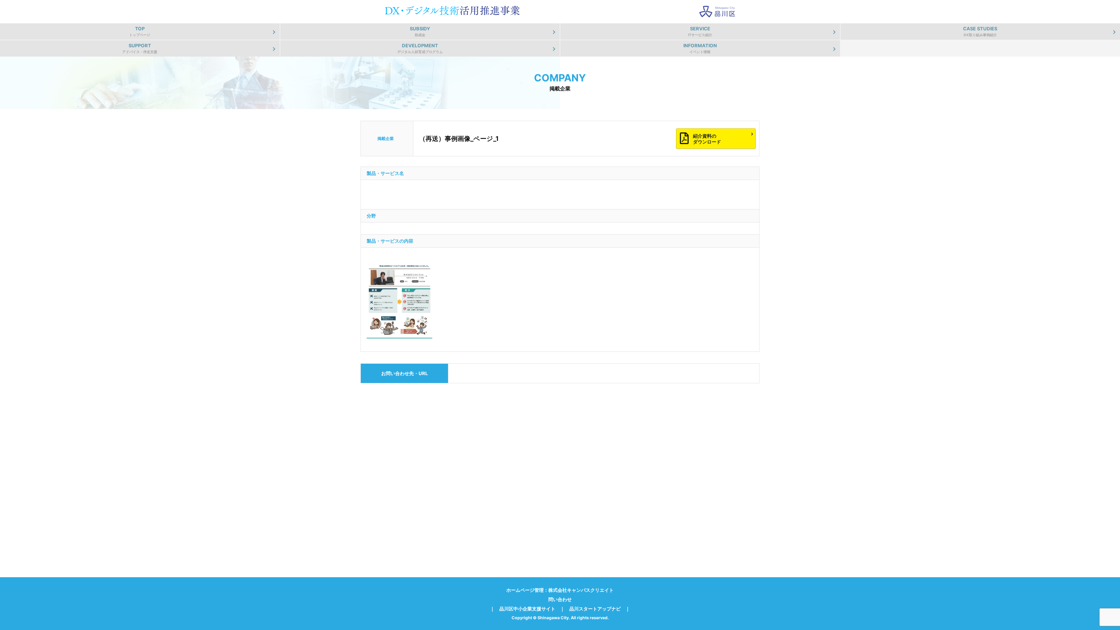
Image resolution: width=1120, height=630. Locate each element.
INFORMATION (700, 48)
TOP (139, 31)
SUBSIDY (420, 31)
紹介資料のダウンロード (707, 138)
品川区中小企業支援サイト (527, 608)
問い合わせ (560, 599)
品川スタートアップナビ (595, 608)
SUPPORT (139, 48)
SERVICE (700, 31)
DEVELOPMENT (420, 48)
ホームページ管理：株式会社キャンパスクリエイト (560, 590)
